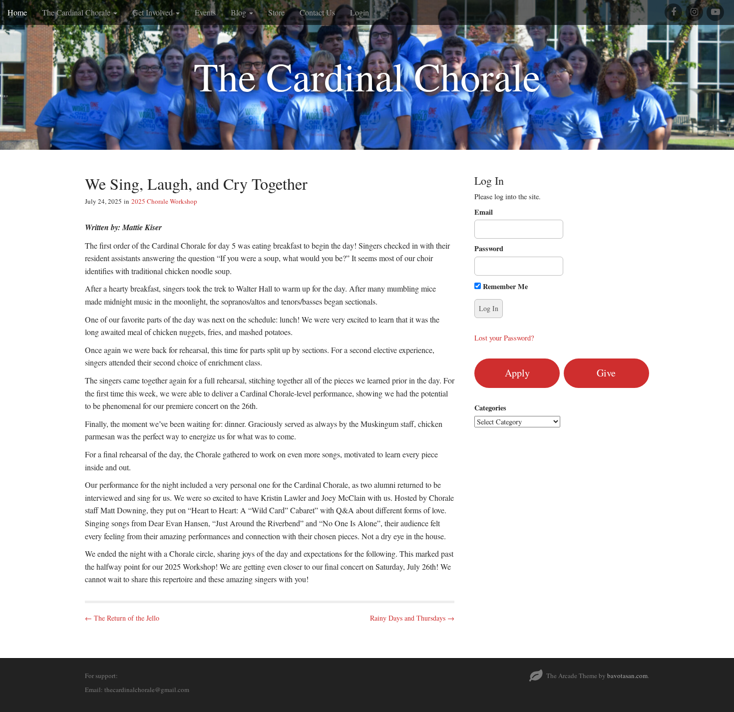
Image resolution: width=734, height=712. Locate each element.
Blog (239, 12)
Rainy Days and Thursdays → (412, 618)
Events (205, 12)
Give (606, 372)
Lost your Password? (504, 338)
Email (483, 212)
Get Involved (153, 12)
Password (488, 249)
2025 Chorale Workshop (164, 201)
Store (276, 12)
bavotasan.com (627, 675)
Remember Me (504, 286)
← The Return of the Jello (122, 618)
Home (17, 12)
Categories (490, 408)
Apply (517, 372)
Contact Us (317, 12)
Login (359, 12)
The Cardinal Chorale (77, 12)
